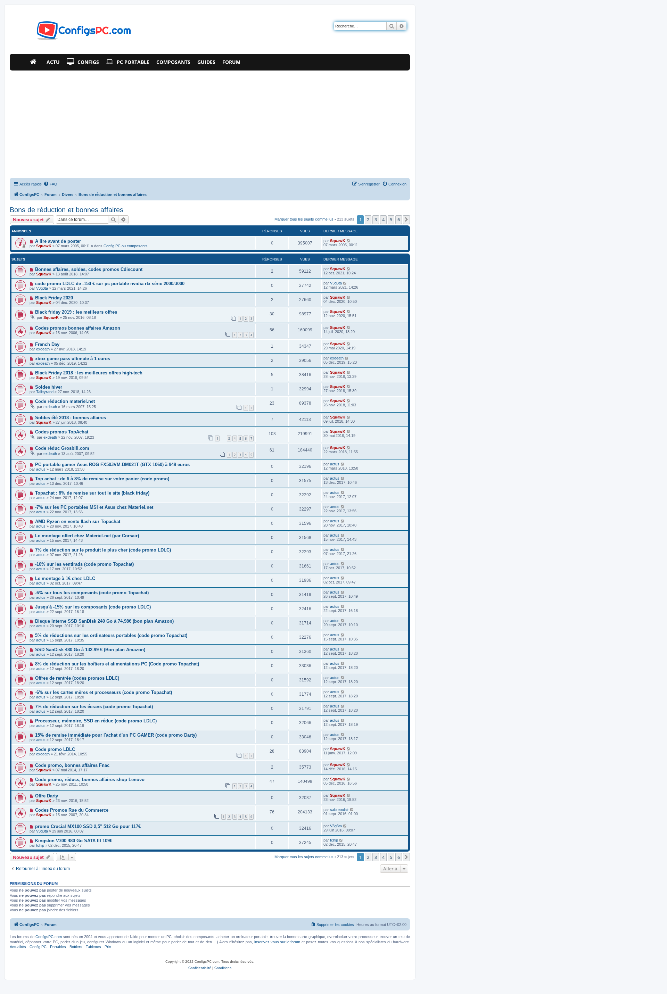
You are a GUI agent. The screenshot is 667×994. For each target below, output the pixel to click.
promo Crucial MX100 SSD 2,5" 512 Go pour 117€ (88, 826)
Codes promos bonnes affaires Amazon (77, 328)
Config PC (38, 947)
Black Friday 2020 (54, 297)
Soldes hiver (48, 387)
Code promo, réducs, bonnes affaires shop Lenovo (90, 779)
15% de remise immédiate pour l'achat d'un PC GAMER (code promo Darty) (116, 735)
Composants (173, 62)
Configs (88, 62)
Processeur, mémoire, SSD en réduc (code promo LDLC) (96, 720)
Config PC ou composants (126, 246)
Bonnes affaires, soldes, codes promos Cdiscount (88, 269)
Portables (58, 947)
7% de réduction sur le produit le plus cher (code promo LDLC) (103, 550)
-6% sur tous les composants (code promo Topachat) (92, 592)
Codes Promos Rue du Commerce (71, 810)
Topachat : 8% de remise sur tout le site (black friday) (92, 493)
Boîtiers (75, 947)
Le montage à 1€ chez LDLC (65, 578)
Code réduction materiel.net (65, 401)
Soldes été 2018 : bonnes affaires (70, 417)
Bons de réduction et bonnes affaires (66, 210)
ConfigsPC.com (48, 937)
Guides (206, 62)
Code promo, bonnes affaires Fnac (72, 765)
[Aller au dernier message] (348, 241)
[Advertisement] (210, 122)
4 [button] (383, 219)
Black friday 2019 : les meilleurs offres (76, 312)
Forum (231, 62)
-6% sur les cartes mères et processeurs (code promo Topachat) (103, 692)
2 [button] (368, 219)
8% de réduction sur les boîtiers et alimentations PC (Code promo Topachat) (117, 663)
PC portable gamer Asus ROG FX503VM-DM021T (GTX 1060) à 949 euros (112, 464)
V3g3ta (42, 288)
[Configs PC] (73, 32)
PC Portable (133, 62)
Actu (53, 62)
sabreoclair (339, 809)
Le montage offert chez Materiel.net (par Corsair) (87, 535)
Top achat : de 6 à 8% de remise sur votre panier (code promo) (102, 478)
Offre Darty (46, 795)
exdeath (43, 349)
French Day (47, 344)
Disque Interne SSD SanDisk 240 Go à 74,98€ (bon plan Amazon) (104, 621)
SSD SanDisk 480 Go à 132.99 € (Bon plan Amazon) (90, 649)
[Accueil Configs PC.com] (34, 62)
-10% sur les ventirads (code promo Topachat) (84, 564)
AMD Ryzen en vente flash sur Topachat (77, 521)
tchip (40, 845)
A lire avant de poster (58, 241)
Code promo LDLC (55, 749)
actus (41, 469)
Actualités (18, 947)
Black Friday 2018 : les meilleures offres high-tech (88, 372)
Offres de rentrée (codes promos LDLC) (77, 678)
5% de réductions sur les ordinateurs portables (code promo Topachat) (111, 635)
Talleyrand (44, 392)
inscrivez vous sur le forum (277, 942)
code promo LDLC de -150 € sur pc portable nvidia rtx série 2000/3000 (109, 283)
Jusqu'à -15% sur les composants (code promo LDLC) (93, 607)
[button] (406, 219)
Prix (108, 947)
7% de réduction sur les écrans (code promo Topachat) (94, 706)
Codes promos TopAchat (61, 431)
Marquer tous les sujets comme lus (304, 219)
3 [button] (375, 219)
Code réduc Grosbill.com (62, 448)
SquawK (43, 246)
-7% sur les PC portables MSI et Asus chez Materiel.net (94, 507)
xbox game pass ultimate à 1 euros (72, 358)
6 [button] (398, 219)
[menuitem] (50, 184)
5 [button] (391, 219)
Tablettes (93, 947)
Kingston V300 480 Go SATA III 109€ (73, 840)
